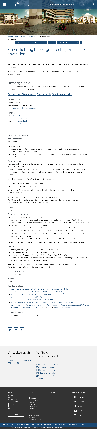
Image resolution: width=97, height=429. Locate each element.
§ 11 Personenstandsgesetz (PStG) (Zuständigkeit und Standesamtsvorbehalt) (40, 289)
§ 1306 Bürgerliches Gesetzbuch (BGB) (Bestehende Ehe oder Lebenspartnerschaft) (42, 302)
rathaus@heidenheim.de (16, 404)
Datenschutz (42, 427)
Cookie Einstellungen (59, 427)
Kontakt (16, 414)
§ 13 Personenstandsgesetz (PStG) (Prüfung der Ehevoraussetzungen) (37, 294)
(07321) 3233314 (19, 118)
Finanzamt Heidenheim (47, 370)
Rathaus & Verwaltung (21, 36)
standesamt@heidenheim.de (24, 121)
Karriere (31, 411)
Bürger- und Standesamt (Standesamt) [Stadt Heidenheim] (40, 94)
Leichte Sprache (56, 4)
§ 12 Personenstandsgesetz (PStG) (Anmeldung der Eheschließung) (36, 292)
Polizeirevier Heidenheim (47, 373)
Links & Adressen (34, 415)
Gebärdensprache (70, 4)
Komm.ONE (28, 427)
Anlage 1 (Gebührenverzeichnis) (67, 308)
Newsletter (32, 404)
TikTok (80, 406)
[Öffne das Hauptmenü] (4, 4)
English (83, 4)
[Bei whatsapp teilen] (22, 329)
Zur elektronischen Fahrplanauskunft (22, 108)
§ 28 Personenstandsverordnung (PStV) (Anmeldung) (31, 297)
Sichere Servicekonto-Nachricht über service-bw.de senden (40, 124)
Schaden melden (34, 413)
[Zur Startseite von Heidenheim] (22, 4)
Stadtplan (31, 408)
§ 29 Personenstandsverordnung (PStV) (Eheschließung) (32, 300)
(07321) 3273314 (21, 116)
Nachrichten (32, 402)
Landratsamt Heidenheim (48, 364)
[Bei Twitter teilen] (16, 329)
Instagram (81, 401)
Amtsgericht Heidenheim (47, 367)
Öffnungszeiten (33, 398)
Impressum (36, 427)
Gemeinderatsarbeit (34, 400)
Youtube (80, 410)
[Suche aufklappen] (93, 4)
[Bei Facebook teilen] (10, 329)
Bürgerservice (32, 36)
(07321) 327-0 (13, 406)
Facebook (81, 397)
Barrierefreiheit (50, 427)
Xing (79, 415)
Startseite (10, 36)
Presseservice (33, 406)
